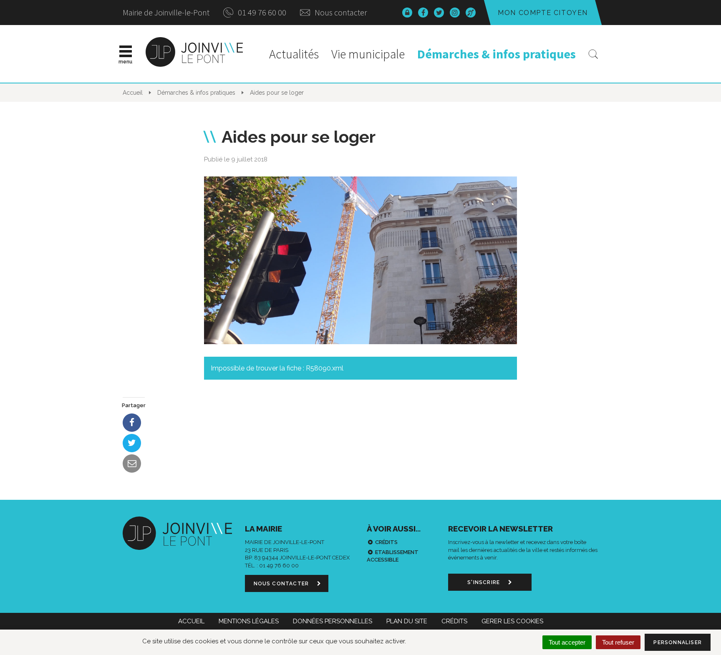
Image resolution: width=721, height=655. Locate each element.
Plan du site (406, 621)
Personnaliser (677, 642)
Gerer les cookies (512, 621)
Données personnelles (332, 621)
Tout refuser (618, 642)
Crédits (386, 542)
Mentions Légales (249, 621)
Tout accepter (567, 642)
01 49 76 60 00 (261, 12)
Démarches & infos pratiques (496, 54)
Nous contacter (340, 12)
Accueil (191, 621)
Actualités (294, 54)
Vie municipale (368, 54)
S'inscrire (484, 582)
